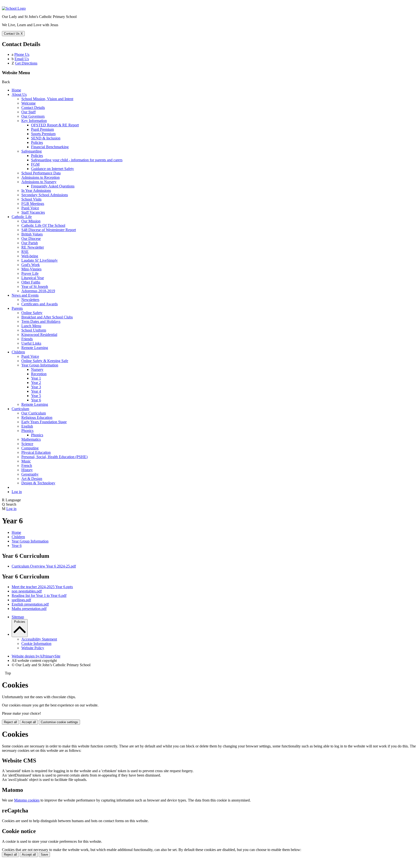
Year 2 (36, 383)
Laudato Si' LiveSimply (39, 260)
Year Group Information (39, 365)
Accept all (29, 722)
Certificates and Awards (39, 304)
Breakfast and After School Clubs (47, 317)
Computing (30, 448)
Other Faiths (30, 282)
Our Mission (30, 221)
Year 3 (36, 387)
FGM (35, 164)
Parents (17, 308)
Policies (37, 142)
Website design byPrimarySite (36, 656)
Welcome (28, 103)
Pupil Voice (30, 208)
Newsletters (30, 300)
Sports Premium (43, 134)
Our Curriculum (33, 413)
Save (44, 854)
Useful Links (31, 343)
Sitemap (18, 617)
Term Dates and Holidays (40, 321)
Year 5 (36, 396)
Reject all (10, 722)
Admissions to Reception (40, 177)
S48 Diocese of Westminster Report (48, 230)
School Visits (31, 199)
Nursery (37, 369)
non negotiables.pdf (27, 591)
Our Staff (28, 112)
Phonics (27, 431)
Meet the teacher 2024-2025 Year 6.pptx (42, 587)
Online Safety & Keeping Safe (44, 361)
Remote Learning (34, 348)
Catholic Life (22, 217)
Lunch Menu (31, 326)
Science (27, 444)
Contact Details (33, 107)
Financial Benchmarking (50, 147)
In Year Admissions (36, 190)
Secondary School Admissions (44, 195)
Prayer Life (30, 273)
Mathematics (31, 439)
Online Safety (31, 313)
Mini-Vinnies (31, 269)
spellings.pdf (21, 600)
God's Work (30, 265)
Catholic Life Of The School (43, 225)
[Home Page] (14, 8)
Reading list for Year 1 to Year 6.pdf (39, 595)
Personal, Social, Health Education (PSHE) (54, 457)
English (27, 426)
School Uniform (33, 330)
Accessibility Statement (39, 639)
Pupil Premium (42, 129)
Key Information (34, 121)
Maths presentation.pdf (29, 609)
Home (16, 90)
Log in (17, 492)
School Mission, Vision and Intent (47, 99)
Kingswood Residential (39, 334)
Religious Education (36, 417)
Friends (27, 339)
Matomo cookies (27, 800)
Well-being (29, 256)
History (27, 470)
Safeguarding (31, 151)
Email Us (22, 59)
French (26, 465)
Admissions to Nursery (38, 182)
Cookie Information (36, 643)
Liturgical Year (32, 278)
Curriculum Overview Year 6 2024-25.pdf (44, 566)
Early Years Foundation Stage (44, 422)
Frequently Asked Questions (52, 186)
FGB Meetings (32, 204)
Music (26, 461)
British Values (32, 234)
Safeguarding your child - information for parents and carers (76, 160)
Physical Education (36, 452)
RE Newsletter (32, 247)
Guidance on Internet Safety (52, 169)
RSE (25, 252)
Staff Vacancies (33, 212)
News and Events (25, 295)
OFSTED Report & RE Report (55, 125)
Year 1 (36, 378)
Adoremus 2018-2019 (38, 291)
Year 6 (36, 400)
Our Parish (29, 243)
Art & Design (31, 479)
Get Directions (26, 63)
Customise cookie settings (59, 722)
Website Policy (32, 648)
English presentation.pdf (30, 604)
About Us (19, 94)
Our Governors (33, 116)
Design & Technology (38, 483)
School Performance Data (41, 173)
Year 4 (36, 391)
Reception (39, 374)
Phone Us (21, 54)
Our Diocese (31, 238)
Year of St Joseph (34, 286)
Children (18, 352)
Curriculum (20, 409)
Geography (30, 474)
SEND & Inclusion (45, 138)
